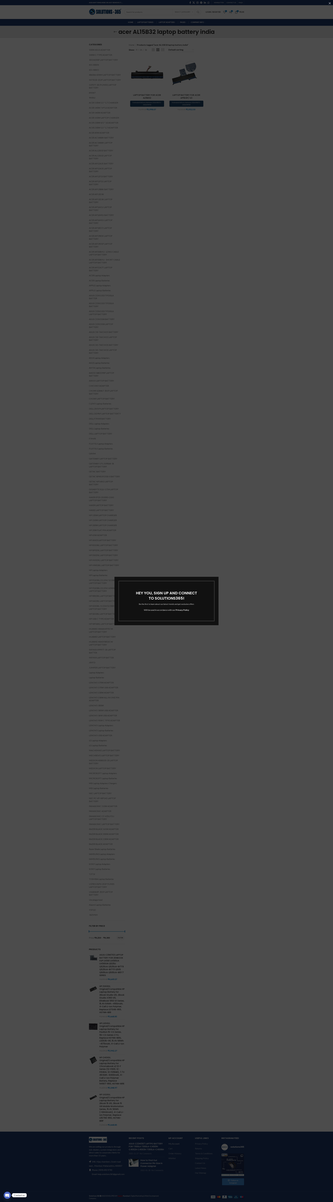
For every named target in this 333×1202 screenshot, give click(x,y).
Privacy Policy (182, 610)
